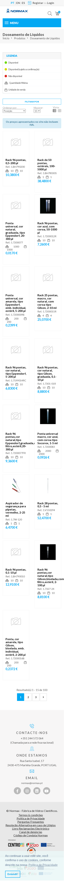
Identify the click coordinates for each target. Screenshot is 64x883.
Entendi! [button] (12, 874)
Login (50, 2)
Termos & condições (30, 815)
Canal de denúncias (30, 832)
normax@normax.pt (32, 782)
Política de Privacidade (31, 818)
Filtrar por (32, 101)
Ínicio (6, 38)
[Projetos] (31, 843)
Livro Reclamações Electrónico (30, 828)
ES (23, 2)
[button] (50, 11)
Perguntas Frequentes (30, 821)
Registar (38, 2)
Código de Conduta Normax (30, 835)
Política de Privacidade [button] (43, 864)
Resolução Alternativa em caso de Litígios (30, 825)
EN (18, 2)
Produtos (19, 38)
